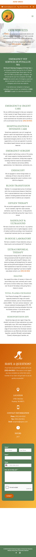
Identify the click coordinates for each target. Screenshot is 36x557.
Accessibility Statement (23, 550)
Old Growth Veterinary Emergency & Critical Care (17, 68)
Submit (9, 496)
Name (7, 447)
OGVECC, (6, 34)
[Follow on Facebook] (16, 552)
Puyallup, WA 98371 (18, 401)
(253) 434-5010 (16, 44)
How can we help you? (11, 470)
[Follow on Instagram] (19, 552)
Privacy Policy (15, 550)
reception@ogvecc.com (20, 422)
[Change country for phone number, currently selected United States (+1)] (7, 465)
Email (7, 455)
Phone (6, 462)
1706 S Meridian (18, 399)
